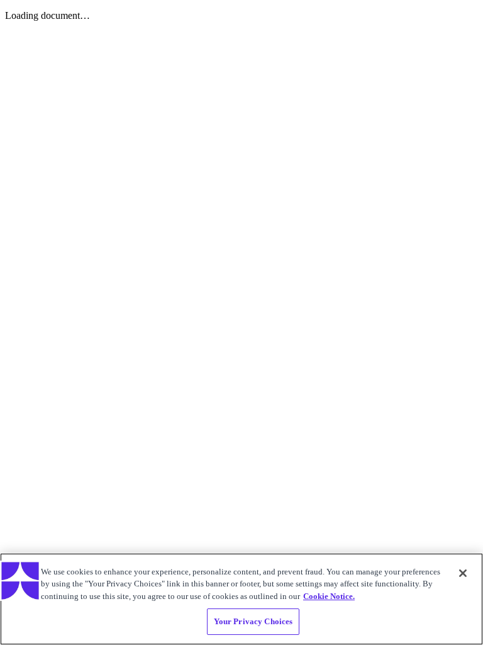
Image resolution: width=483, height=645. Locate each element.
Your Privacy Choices (253, 621)
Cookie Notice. (329, 596)
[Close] (463, 573)
